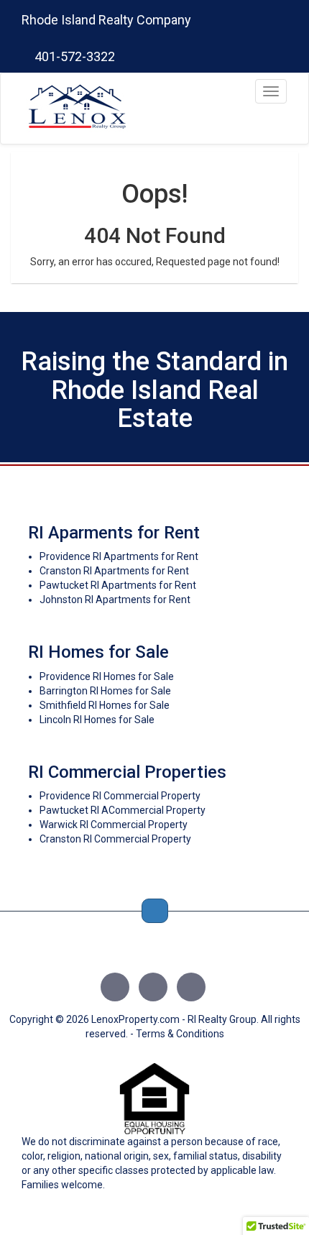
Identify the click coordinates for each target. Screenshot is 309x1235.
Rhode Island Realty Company (106, 19)
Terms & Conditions (180, 1033)
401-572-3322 (73, 56)
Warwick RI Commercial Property (114, 824)
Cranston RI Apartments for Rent (114, 571)
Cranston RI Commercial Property (115, 839)
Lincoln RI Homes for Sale (97, 719)
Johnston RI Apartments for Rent (115, 599)
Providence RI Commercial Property (120, 796)
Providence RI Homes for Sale (107, 676)
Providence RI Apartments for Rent (119, 556)
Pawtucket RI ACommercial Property (123, 810)
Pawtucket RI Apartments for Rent (118, 585)
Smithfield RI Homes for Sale (105, 705)
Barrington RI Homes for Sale (105, 691)
